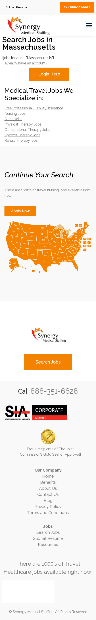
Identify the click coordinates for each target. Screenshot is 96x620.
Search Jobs (48, 532)
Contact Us (48, 494)
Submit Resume (48, 538)
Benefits (48, 482)
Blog (48, 500)
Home (48, 476)
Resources (48, 544)
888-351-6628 (54, 391)
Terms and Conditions (48, 512)
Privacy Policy (48, 506)
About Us (48, 488)
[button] (89, 25)
